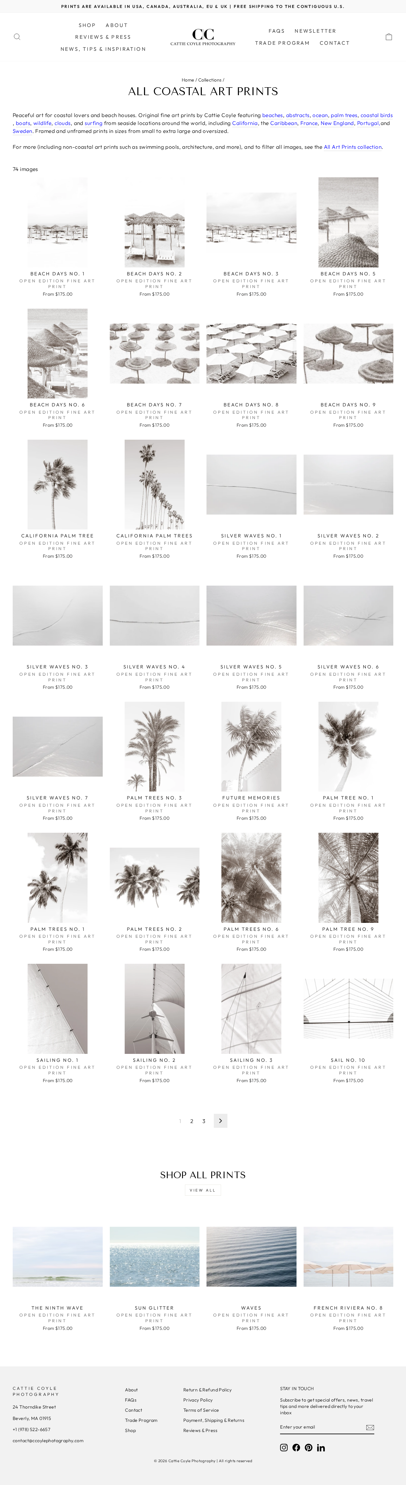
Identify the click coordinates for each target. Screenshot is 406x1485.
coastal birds (377, 115)
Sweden (22, 131)
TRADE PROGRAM (282, 43)
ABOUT (117, 25)
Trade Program (141, 1420)
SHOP (87, 25)
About (131, 1390)
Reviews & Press (200, 1430)
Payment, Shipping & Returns (213, 1420)
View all (203, 1190)
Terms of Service (201, 1410)
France (309, 123)
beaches (272, 115)
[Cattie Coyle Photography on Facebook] (296, 1447)
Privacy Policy (198, 1400)
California (245, 123)
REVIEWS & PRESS (103, 37)
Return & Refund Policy (207, 1390)
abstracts (298, 115)
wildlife (42, 123)
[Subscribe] (370, 1427)
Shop (130, 1430)
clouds (63, 123)
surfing (93, 123)
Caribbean (283, 123)
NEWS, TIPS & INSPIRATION (103, 49)
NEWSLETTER (316, 31)
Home (188, 80)
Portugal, (369, 123)
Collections (210, 80)
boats (23, 123)
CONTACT (335, 43)
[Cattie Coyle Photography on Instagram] (284, 1447)
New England (337, 123)
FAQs (277, 31)
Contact (133, 1410)
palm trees (344, 115)
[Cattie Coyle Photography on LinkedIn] (321, 1447)
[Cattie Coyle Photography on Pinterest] (308, 1447)
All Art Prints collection (353, 146)
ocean (320, 115)
